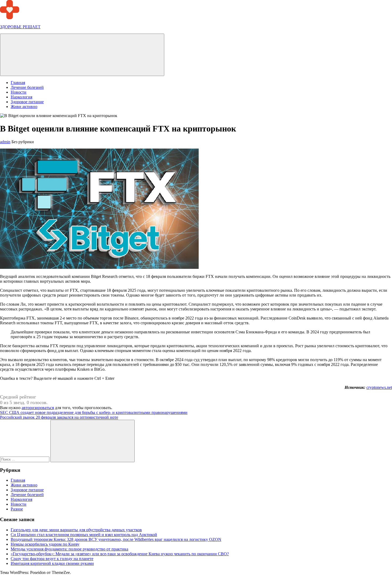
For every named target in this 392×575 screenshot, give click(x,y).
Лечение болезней (27, 87)
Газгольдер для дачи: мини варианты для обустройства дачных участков (76, 530)
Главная (18, 82)
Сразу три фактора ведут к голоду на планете (52, 558)
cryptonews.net (379, 387)
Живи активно (24, 106)
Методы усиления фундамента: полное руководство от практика (69, 549)
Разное (17, 509)
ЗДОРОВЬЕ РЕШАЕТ (20, 27)
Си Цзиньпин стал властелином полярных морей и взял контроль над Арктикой (84, 534)
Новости (18, 92)
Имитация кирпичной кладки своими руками (52, 563)
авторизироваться (38, 407)
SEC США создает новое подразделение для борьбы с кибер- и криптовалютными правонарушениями (93, 412)
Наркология (21, 97)
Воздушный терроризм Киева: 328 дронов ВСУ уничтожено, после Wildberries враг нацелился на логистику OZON (116, 539)
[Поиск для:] (25, 459)
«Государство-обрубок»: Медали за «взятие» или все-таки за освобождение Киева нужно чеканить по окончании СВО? (120, 554)
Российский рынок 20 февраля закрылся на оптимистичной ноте (59, 417)
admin (5, 141)
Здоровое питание (27, 101)
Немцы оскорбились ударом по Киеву (45, 544)
